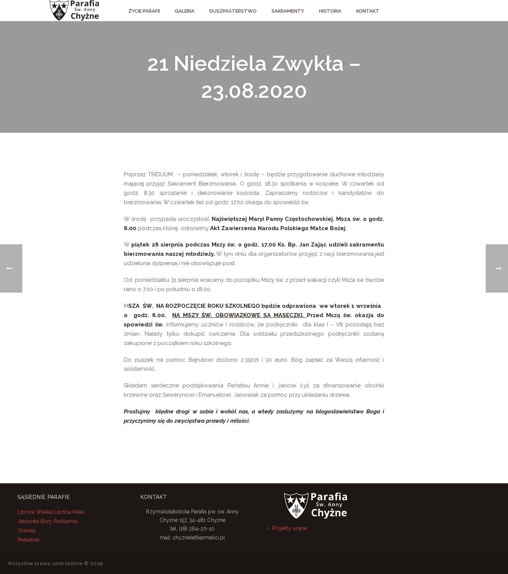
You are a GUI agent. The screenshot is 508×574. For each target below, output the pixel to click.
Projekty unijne (289, 528)
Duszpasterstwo (233, 11)
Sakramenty (287, 11)
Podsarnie (65, 521)
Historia (330, 11)
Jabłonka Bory (34, 521)
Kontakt (367, 11)
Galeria (184, 11)
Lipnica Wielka (35, 512)
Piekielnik (28, 540)
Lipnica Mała (69, 512)
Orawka (26, 530)
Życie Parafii (144, 11)
